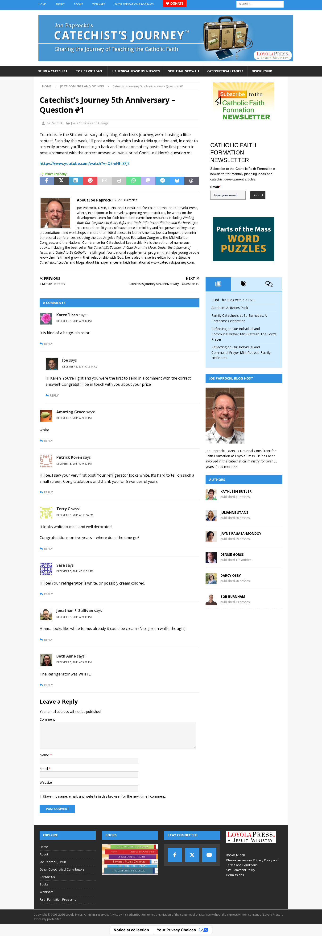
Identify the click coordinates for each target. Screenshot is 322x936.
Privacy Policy (262, 860)
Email (44, 768)
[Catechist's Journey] (166, 63)
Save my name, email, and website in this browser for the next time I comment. (105, 796)
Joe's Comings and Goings (89, 123)
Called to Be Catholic (70, 252)
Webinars (98, 4)
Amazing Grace (70, 412)
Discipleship (262, 71)
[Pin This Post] (90, 181)
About (60, 4)
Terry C (63, 508)
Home (42, 4)
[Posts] (218, 284)
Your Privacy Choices (176, 929)
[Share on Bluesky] (177, 181)
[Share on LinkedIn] (76, 181)
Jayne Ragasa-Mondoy (240, 533)
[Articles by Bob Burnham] (211, 602)
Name (45, 755)
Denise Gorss (232, 554)
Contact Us (47, 877)
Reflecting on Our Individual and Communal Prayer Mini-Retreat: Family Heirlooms (240, 352)
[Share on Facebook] (47, 181)
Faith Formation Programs (134, 4)
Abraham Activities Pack (229, 307)
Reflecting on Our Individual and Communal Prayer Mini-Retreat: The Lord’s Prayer (244, 334)
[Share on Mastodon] (148, 181)
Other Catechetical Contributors (62, 869)
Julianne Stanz (234, 512)
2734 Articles (127, 200)
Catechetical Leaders (225, 71)
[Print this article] (119, 181)
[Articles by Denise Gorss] (211, 560)
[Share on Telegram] (162, 181)
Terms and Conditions (242, 865)
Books (78, 4)
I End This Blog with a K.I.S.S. (233, 300)
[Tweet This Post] (61, 181)
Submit (258, 195)
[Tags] (243, 284)
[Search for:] (260, 3)
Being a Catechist (53, 71)
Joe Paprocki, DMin (53, 862)
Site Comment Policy (240, 870)
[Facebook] (175, 855)
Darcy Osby (230, 575)
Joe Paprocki (54, 123)
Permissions (235, 875)
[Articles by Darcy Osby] (211, 581)
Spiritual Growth (183, 71)
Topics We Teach (89, 71)
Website (46, 782)
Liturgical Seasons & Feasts (136, 71)
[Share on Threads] (191, 181)
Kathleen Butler (236, 491)
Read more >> (226, 466)
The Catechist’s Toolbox (104, 247)
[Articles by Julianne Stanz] (211, 518)
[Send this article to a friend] (104, 181)
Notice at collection (131, 929)
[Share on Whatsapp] (133, 181)
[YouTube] (209, 855)
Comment (47, 719)
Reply (48, 343)
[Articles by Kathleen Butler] (211, 497)
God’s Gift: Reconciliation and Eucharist (162, 222)
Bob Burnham (232, 596)
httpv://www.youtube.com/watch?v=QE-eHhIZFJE (84, 163)
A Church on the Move (140, 247)
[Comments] (269, 284)
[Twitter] (192, 855)
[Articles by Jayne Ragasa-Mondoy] (211, 539)
